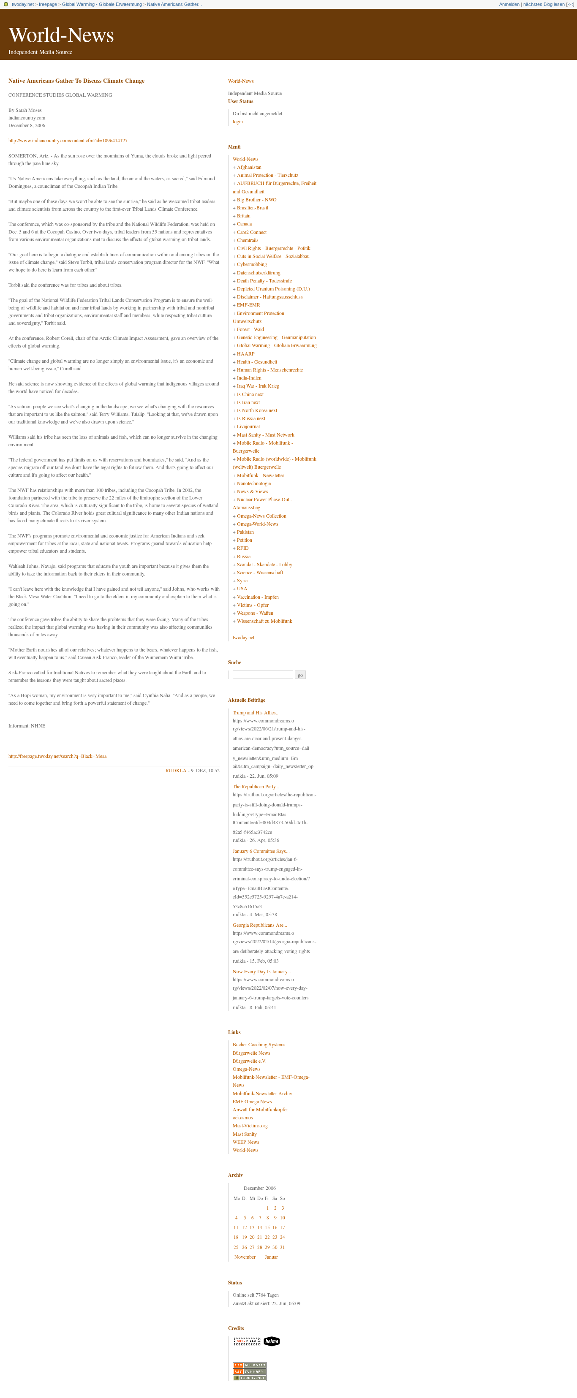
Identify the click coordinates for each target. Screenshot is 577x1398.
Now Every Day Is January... (262, 971)
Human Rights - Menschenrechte (270, 369)
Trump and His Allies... (256, 712)
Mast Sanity (245, 1133)
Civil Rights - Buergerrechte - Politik (273, 247)
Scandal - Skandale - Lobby (264, 564)
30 (275, 1247)
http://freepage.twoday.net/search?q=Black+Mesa (57, 755)
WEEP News (246, 1141)
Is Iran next (248, 402)
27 (252, 1247)
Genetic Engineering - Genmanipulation (276, 337)
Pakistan (245, 531)
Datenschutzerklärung (258, 272)
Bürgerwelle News (251, 1052)
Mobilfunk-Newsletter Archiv (262, 1093)
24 (282, 1237)
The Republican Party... (256, 786)
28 (259, 1247)
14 (259, 1227)
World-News (61, 33)
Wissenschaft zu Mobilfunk (264, 620)
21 (259, 1237)
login (238, 121)
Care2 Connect (252, 231)
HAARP (246, 353)
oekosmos (243, 1117)
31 (282, 1247)
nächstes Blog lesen (544, 4)
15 (267, 1227)
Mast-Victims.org (250, 1125)
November (245, 1256)
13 (252, 1227)
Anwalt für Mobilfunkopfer (260, 1109)
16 (275, 1227)
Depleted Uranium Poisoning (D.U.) (273, 288)
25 (236, 1247)
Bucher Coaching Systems (259, 1044)
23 (275, 1237)
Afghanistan (249, 166)
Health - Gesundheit (257, 361)
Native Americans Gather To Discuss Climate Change (76, 80)
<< (570, 4)
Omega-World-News (257, 523)
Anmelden (509, 4)
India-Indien (249, 377)
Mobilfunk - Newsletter (260, 475)
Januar (271, 1256)
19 (244, 1237)
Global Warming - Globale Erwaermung (102, 4)
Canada (244, 223)
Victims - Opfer (253, 604)
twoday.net (23, 4)
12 (244, 1227)
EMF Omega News (252, 1101)
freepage (48, 4)
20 (252, 1237)
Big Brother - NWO (257, 199)
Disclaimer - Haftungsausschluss (270, 296)
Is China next (250, 394)
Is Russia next (251, 418)
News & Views (252, 491)
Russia (243, 556)
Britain (243, 215)
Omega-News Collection (261, 515)
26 (244, 1247)
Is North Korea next (257, 410)
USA (242, 588)
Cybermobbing (252, 264)
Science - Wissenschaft (260, 572)
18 (236, 1237)
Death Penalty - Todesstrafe (264, 280)
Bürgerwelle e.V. (250, 1060)
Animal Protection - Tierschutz (267, 174)
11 (236, 1227)
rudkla (176, 770)
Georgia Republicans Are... (260, 924)
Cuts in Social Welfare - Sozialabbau (273, 255)
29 (267, 1247)
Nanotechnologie (254, 483)
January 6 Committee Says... (261, 850)
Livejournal (248, 426)
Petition (244, 539)
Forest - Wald (250, 329)
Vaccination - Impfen (258, 596)
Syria (242, 580)
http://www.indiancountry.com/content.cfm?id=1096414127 (68, 140)
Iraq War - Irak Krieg (258, 385)
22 (267, 1237)
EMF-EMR (248, 304)
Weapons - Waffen (255, 612)
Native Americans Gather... (174, 4)
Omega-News (247, 1068)
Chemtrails (248, 239)
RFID (243, 547)
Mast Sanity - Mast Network (265, 434)
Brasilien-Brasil (252, 207)
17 (282, 1227)
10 (282, 1217)
